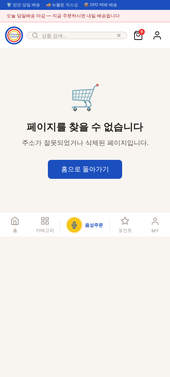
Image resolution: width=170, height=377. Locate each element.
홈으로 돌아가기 (85, 169)
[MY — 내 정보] (157, 35)
